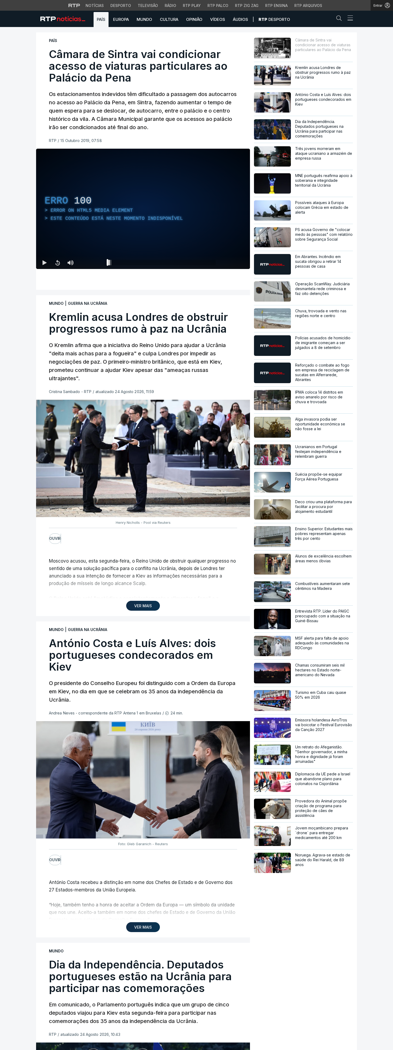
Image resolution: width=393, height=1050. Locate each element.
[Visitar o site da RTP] (74, 5)
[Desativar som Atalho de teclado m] (70, 262)
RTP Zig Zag (247, 5)
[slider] (162, 263)
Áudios (240, 19)
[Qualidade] (228, 262)
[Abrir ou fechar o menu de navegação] (348, 18)
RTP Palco (217, 5)
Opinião (194, 19)
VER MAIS (143, 605)
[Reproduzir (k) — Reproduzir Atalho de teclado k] (44, 262)
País (101, 19)
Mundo (144, 19)
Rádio (170, 5)
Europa (121, 19)
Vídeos (217, 19)
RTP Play (192, 5)
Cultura (169, 19)
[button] (340, 19)
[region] (143, 209)
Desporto (120, 5)
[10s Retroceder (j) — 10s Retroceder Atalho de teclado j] (57, 262)
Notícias (95, 5)
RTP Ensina (276, 5)
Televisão (148, 5)
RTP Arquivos (308, 5)
